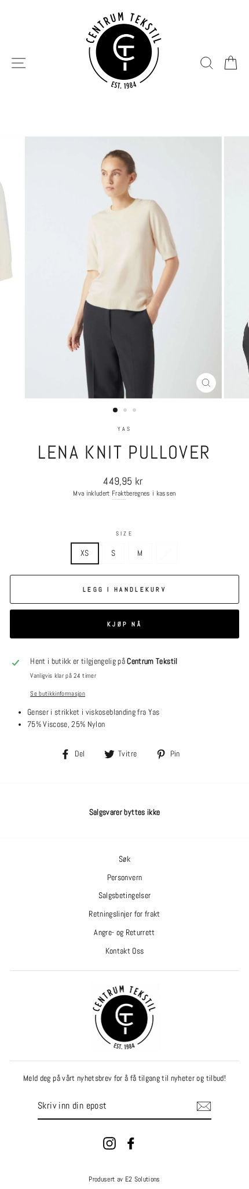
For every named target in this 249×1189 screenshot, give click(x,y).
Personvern (124, 877)
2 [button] (126, 411)
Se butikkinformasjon (57, 693)
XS (84, 553)
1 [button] (116, 410)
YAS (124, 429)
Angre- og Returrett (124, 932)
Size (124, 533)
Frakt (119, 493)
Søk (124, 859)
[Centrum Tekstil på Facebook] (130, 1143)
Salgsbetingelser (124, 895)
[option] (124, 267)
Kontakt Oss (124, 951)
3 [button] (135, 411)
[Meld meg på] (203, 1106)
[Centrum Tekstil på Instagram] (109, 1143)
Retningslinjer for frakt (124, 914)
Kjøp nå (124, 624)
